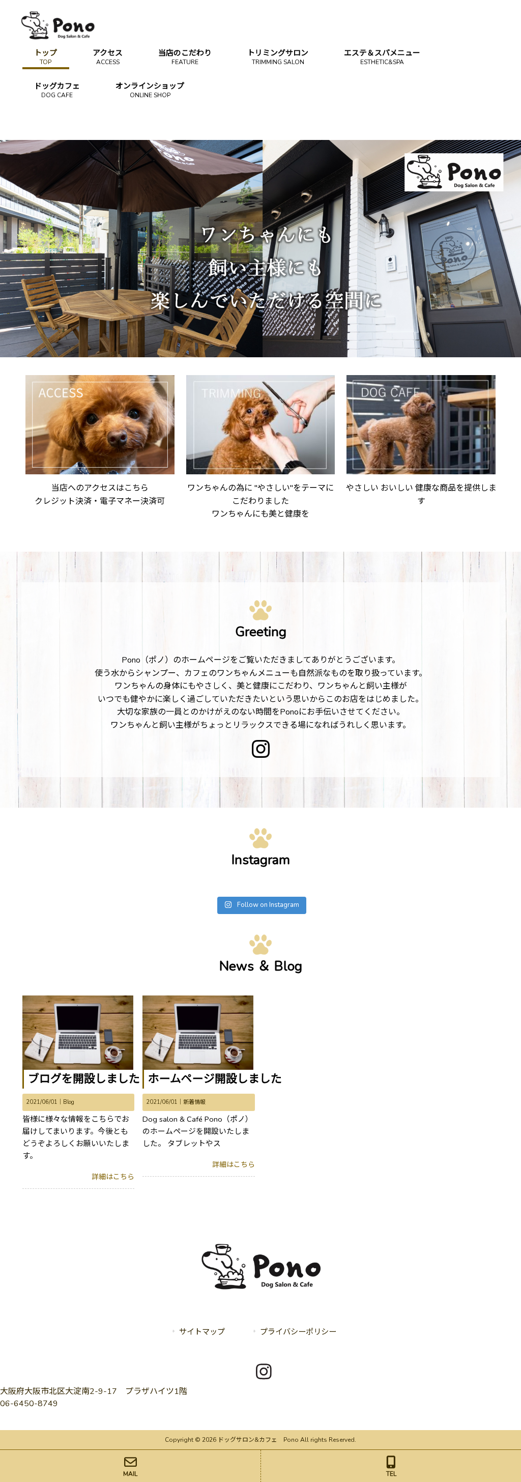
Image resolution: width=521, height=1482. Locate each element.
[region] (260, 248)
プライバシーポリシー (298, 1332)
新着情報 (194, 1102)
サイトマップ (202, 1332)
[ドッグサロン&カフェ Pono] (57, 38)
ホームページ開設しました (215, 1079)
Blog (68, 1102)
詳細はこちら (113, 1177)
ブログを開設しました (84, 1079)
